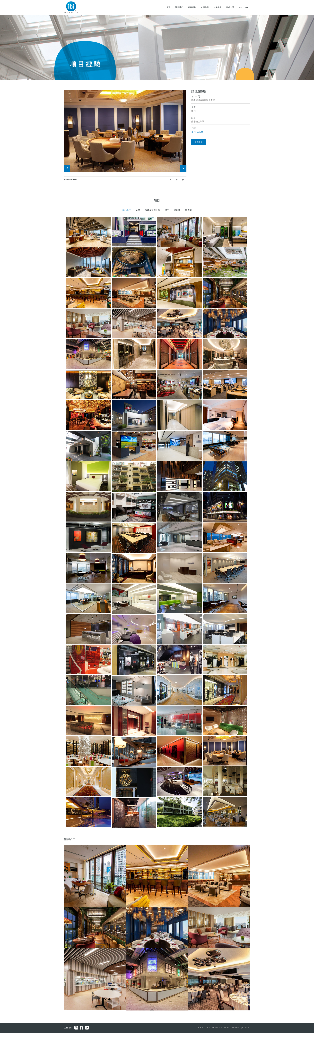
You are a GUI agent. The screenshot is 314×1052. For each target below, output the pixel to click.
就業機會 (217, 7)
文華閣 (196, 907)
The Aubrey (76, 907)
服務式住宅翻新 (77, 845)
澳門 (193, 132)
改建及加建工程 (152, 210)
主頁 (168, 7)
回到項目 (198, 142)
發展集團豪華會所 (202, 845)
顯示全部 (126, 210)
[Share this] (170, 180)
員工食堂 (135, 949)
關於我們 (179, 7)
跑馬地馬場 (199, 949)
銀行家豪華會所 (139, 845)
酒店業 (200, 132)
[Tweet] (177, 180)
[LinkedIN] (183, 180)
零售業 (188, 210)
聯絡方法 (230, 7)
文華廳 (134, 907)
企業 (138, 210)
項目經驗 (192, 7)
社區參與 (205, 7)
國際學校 (73, 949)
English (243, 7)
